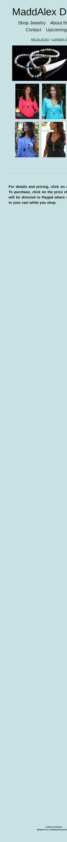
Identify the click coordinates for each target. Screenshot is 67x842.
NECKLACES (39, 50)
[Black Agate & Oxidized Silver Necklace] (27, 149)
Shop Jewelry (28, 32)
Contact (31, 39)
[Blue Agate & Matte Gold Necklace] (53, 149)
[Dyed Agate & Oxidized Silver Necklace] (54, 111)
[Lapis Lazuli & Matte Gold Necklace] (27, 111)
